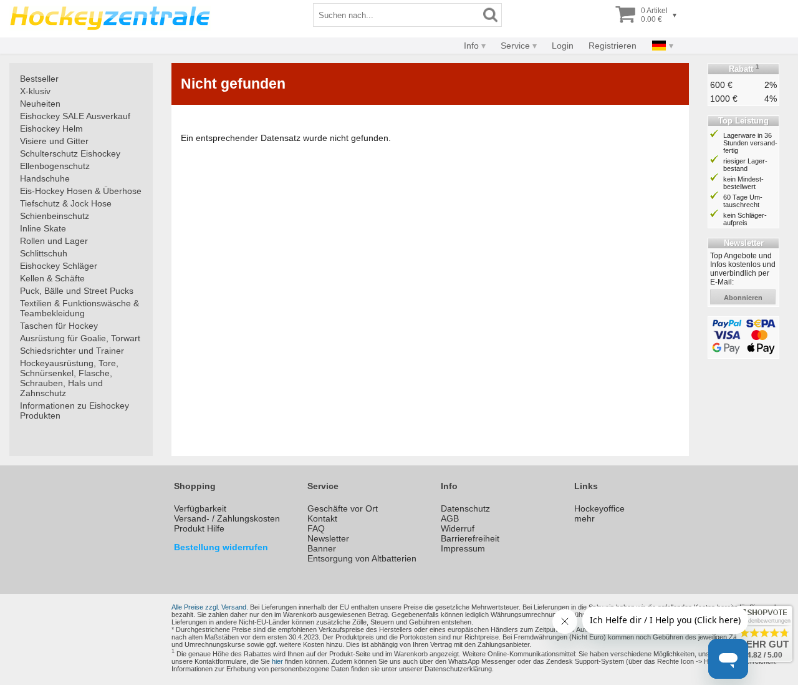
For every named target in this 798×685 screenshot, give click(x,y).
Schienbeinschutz (54, 216)
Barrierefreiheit (470, 538)
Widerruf (457, 528)
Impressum (463, 548)
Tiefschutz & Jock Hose (66, 203)
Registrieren (613, 46)
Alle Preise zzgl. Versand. (209, 607)
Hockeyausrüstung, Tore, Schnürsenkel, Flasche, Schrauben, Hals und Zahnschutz (69, 378)
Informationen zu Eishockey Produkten (74, 410)
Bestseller (39, 79)
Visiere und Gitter (54, 141)
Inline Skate (43, 228)
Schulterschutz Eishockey (70, 153)
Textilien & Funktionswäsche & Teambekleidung (79, 308)
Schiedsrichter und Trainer (72, 351)
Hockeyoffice (599, 508)
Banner (321, 548)
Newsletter (328, 538)
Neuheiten (40, 104)
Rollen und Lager (54, 241)
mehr (584, 518)
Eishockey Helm (51, 129)
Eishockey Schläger (58, 266)
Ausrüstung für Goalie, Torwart (80, 338)
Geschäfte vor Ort (342, 508)
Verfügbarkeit (200, 508)
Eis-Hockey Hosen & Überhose (81, 191)
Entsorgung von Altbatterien (361, 558)
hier (277, 661)
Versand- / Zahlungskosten (227, 518)
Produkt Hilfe (199, 528)
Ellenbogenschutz (55, 166)
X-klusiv (35, 91)
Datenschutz (465, 508)
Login (563, 46)
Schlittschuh (43, 253)
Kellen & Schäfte (52, 278)
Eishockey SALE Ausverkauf (75, 116)
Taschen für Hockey (59, 326)
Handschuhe (45, 178)
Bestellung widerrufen (221, 547)
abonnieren (743, 297)
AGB (450, 518)
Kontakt (322, 518)
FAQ (316, 528)
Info (471, 46)
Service (515, 46)
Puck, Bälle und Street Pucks (76, 291)
